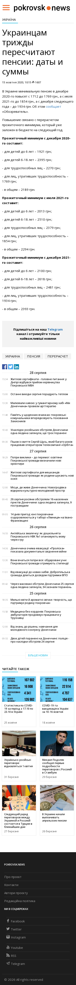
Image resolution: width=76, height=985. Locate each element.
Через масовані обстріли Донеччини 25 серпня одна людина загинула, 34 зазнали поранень (42, 585)
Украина (12, 356)
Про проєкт (13, 877)
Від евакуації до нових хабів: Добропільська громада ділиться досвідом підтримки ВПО (40, 573)
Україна (9, 19)
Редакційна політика (19, 901)
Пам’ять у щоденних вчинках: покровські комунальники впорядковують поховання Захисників (39, 418)
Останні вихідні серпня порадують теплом (39, 394)
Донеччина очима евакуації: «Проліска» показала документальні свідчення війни (38, 550)
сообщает (53, 106)
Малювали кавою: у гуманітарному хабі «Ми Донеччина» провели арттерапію (40, 404)
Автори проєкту (16, 893)
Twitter (16, 929)
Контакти (11, 885)
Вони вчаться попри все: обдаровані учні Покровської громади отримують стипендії (40, 562)
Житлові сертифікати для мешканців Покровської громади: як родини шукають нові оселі (42, 475)
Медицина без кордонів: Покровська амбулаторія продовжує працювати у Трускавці (36, 615)
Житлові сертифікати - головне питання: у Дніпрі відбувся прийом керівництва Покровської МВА (39, 382)
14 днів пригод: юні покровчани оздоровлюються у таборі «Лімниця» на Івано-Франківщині (42, 517)
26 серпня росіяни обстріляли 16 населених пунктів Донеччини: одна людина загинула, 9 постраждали (41, 502)
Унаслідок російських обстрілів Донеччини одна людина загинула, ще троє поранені (39, 431)
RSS (13, 955)
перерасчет (58, 356)
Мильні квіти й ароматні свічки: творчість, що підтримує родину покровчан (41, 601)
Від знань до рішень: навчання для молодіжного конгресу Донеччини (34, 628)
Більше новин (38, 655)
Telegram (55, 329)
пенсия (33, 356)
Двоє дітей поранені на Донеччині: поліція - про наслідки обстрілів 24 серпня (40, 640)
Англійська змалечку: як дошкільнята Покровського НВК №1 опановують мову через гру (38, 536)
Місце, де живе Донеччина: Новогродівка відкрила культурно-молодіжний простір (38, 489)
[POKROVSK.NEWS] (42, 7)
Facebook (18, 921)
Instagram (18, 937)
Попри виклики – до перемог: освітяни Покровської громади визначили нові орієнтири (36, 460)
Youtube (17, 947)
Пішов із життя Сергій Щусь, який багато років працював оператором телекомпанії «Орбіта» (42, 443)
